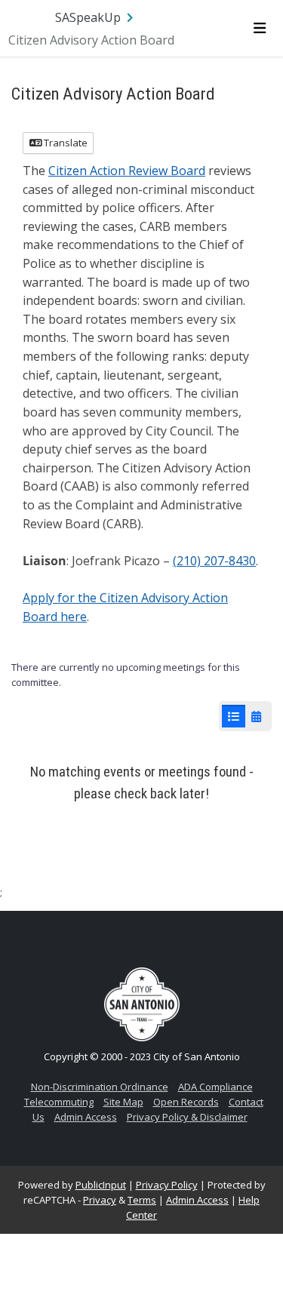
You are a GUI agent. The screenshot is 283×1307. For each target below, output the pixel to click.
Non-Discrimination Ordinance (99, 1086)
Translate (65, 142)
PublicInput (100, 1185)
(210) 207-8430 (214, 560)
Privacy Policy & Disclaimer (187, 1117)
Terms (142, 1200)
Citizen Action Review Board (126, 170)
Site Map (123, 1102)
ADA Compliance (215, 1086)
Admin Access (85, 1117)
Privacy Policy (167, 1185)
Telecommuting (59, 1102)
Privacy (99, 1200)
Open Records (186, 1102)
